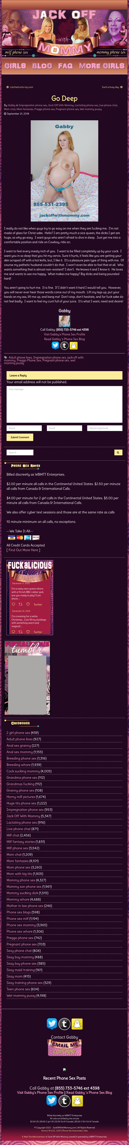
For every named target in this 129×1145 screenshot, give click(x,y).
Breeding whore (19, 765)
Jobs (85, 1130)
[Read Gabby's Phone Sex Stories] (64, 1068)
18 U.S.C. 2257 (54, 1130)
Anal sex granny (19, 745)
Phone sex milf (18, 918)
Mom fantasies (25, 109)
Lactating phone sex (86, 105)
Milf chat (13, 835)
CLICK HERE (64, 1051)
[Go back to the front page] (64, 33)
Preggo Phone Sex (29, 360)
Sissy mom (15, 976)
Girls (15, 65)
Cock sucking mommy (23, 771)
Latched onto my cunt (21, 87)
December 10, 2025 (21, 611)
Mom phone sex (18, 867)
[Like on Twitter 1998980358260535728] (29, 604)
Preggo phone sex (44, 109)
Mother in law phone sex (25, 906)
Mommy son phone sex (24, 886)
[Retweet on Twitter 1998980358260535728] (21, 604)
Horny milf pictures (21, 797)
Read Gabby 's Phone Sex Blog (64, 339)
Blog (42, 65)
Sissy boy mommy (20, 957)
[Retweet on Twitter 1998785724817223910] (21, 632)
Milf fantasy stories (21, 841)
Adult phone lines (20, 357)
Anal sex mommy (20, 752)
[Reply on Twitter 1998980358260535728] (14, 604)
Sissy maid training (21, 970)
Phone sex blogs (19, 912)
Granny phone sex (20, 790)
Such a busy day (110, 87)
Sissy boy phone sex (22, 963)
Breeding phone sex (21, 758)
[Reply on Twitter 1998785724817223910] (14, 632)
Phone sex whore (20, 931)
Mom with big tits (19, 874)
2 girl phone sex (18, 732)
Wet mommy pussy (91, 109)
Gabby (11, 105)
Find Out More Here (23, 550)
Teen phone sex (18, 989)
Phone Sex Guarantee (72, 1130)
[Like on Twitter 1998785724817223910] (29, 632)
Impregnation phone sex (33, 105)
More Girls (102, 65)
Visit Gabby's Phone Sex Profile (64, 334)
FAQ (65, 65)
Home (44, 1130)
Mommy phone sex (21, 880)
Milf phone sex (17, 848)
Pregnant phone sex (67, 109)
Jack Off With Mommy (61, 105)
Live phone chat (108, 105)
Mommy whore (18, 899)
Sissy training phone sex (25, 983)
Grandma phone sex (22, 777)
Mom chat (9, 109)
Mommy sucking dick (22, 893)
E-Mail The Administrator (33, 1136)
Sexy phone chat (19, 950)
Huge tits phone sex (21, 803)
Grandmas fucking (20, 784)
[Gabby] (64, 320)
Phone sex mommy (21, 925)
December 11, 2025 (21, 583)
